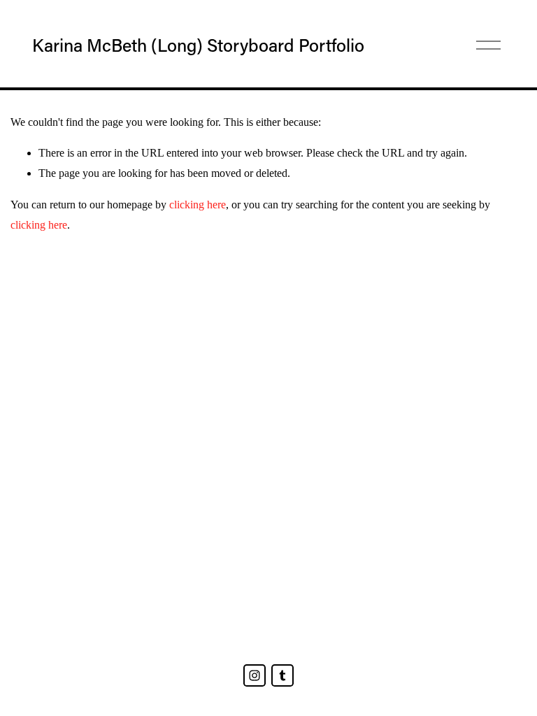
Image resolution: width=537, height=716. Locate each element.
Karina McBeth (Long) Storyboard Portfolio (198, 45)
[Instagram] (254, 675)
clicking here (197, 204)
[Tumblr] (282, 675)
